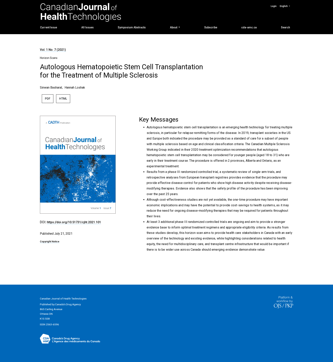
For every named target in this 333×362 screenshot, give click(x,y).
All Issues (87, 27)
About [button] (174, 27)
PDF (47, 98)
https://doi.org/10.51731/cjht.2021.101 (74, 222)
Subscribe (210, 27)
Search (285, 27)
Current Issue (48, 27)
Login (274, 6)
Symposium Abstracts (132, 27)
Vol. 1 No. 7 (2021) (53, 50)
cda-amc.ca (249, 27)
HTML (63, 98)
